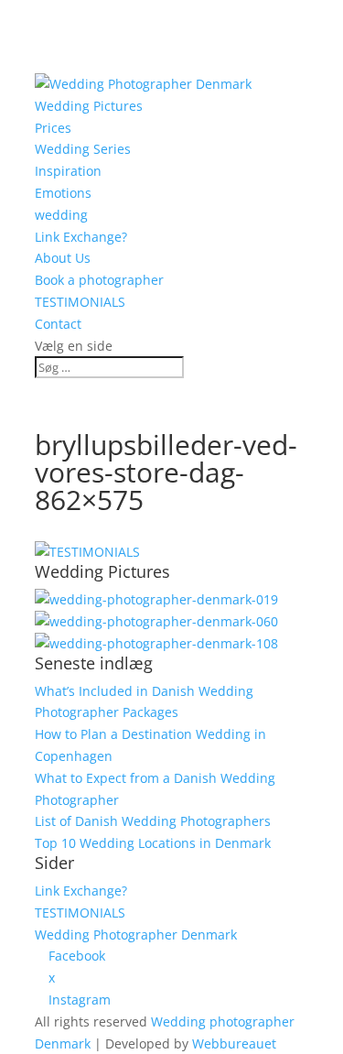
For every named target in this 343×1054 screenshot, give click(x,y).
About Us (63, 257)
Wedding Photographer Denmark (136, 934)
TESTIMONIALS (80, 301)
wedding (61, 214)
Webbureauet (234, 1043)
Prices (53, 127)
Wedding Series (83, 149)
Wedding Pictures (89, 105)
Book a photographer (99, 279)
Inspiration (68, 170)
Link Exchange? (81, 236)
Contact (58, 323)
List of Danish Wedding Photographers (153, 821)
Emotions (63, 192)
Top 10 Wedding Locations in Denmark (153, 843)
